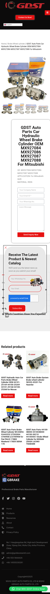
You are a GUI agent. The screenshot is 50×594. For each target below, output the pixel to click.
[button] (28, 589)
